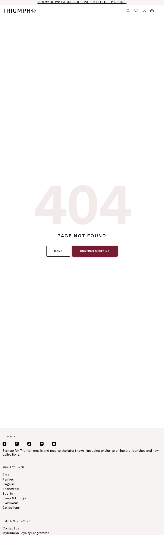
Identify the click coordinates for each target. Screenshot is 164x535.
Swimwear (10, 503)
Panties (8, 479)
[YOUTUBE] (54, 444)
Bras (6, 475)
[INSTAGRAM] (17, 444)
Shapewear (11, 489)
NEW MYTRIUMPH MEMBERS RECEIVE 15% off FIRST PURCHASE (82, 2)
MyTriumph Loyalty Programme (26, 533)
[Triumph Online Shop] (19, 10)
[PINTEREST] (42, 444)
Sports (8, 493)
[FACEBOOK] (4, 444)
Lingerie (9, 484)
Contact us (11, 528)
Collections (11, 507)
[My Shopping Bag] (152, 10)
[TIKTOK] (29, 444)
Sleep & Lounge (14, 498)
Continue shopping (95, 251)
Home (58, 251)
